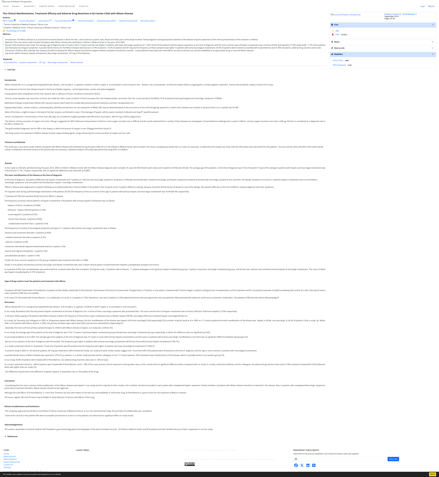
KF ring (42, 62)
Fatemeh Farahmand (128, 21)
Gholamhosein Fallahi (106, 21)
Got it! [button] (432, 474)
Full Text (11, 69)
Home (6, 6)
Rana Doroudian (148, 21)
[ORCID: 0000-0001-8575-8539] (73, 20)
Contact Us (83, 6)
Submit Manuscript (67, 6)
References (12, 436)
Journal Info (29, 6)
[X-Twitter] (302, 466)
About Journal (10, 456)
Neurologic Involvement (58, 62)
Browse (15, 6)
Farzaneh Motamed (63, 21)
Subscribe (393, 459)
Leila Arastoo (43, 21)
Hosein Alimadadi (26, 21)
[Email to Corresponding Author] (50, 20)
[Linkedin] (308, 466)
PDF (341, 34)
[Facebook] (296, 466)
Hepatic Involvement (28, 62)
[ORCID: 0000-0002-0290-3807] (15, 20)
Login (422, 6)
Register (431, 6)
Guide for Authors (47, 6)
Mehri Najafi (8, 21)
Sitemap (7, 467)
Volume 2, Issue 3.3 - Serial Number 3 (400, 14)
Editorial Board (10, 459)
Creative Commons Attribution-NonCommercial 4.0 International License (242, 459)
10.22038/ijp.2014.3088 (15, 31)
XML (337, 31)
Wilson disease (76, 62)
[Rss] (314, 466)
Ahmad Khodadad (85, 21)
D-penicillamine (10, 62)
